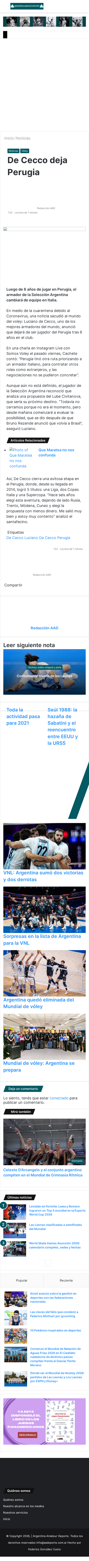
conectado (59, 1098)
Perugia (63, 538)
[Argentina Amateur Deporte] (26, 6)
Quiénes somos (13, 1499)
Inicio (8, 138)
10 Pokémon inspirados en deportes (55, 1330)
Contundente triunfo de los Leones (44, 676)
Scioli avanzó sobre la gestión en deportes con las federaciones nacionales (53, 1297)
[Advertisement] (44, 85)
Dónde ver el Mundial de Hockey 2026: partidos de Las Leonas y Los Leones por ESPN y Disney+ (57, 1377)
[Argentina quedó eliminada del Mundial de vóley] (44, 973)
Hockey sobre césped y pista (44, 667)
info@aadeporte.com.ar (51, 1542)
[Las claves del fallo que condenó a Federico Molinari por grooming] (15, 1317)
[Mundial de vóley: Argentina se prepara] (44, 1037)
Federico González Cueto (44, 1549)
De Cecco (14, 538)
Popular (22, 1280)
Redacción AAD (46, 208)
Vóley (25, 150)
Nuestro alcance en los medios (23, 1506)
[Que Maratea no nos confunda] (21, 458)
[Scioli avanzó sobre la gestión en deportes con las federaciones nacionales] (15, 1299)
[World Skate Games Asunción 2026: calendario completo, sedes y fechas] (14, 1249)
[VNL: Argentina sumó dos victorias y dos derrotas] (44, 846)
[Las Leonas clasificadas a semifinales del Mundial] (14, 1230)
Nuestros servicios (15, 1512)
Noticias (23, 138)
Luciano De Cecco (40, 538)
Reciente (66, 1280)
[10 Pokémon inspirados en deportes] (15, 1336)
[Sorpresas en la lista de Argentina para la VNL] (44, 910)
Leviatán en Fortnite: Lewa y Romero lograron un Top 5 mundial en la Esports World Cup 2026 (57, 1210)
